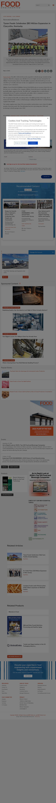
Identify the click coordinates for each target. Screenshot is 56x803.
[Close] (47, 118)
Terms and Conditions (24, 133)
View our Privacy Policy (34, 139)
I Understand (33, 143)
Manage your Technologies (20, 143)
